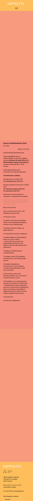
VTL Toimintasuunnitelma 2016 (12, 189)
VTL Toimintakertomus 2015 (11, 181)
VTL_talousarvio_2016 (10, 191)
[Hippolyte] (16, 4)
